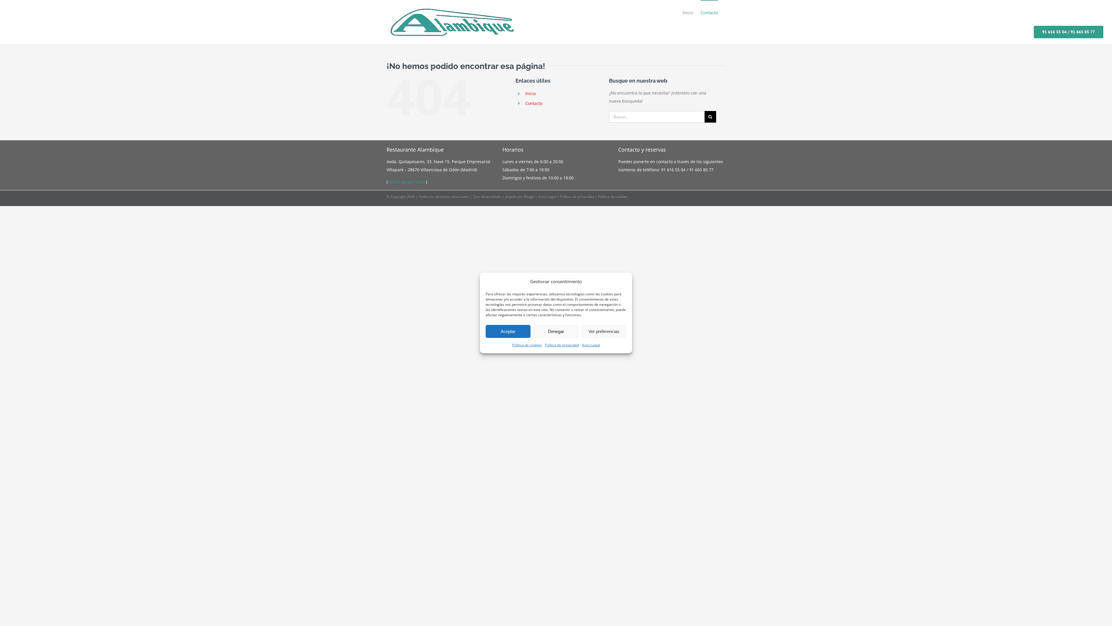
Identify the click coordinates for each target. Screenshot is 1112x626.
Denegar (556, 331)
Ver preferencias (603, 331)
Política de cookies (527, 345)
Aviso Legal (591, 345)
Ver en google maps (407, 182)
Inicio (530, 93)
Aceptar (508, 331)
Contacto (533, 103)
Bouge (529, 196)
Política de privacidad (562, 345)
